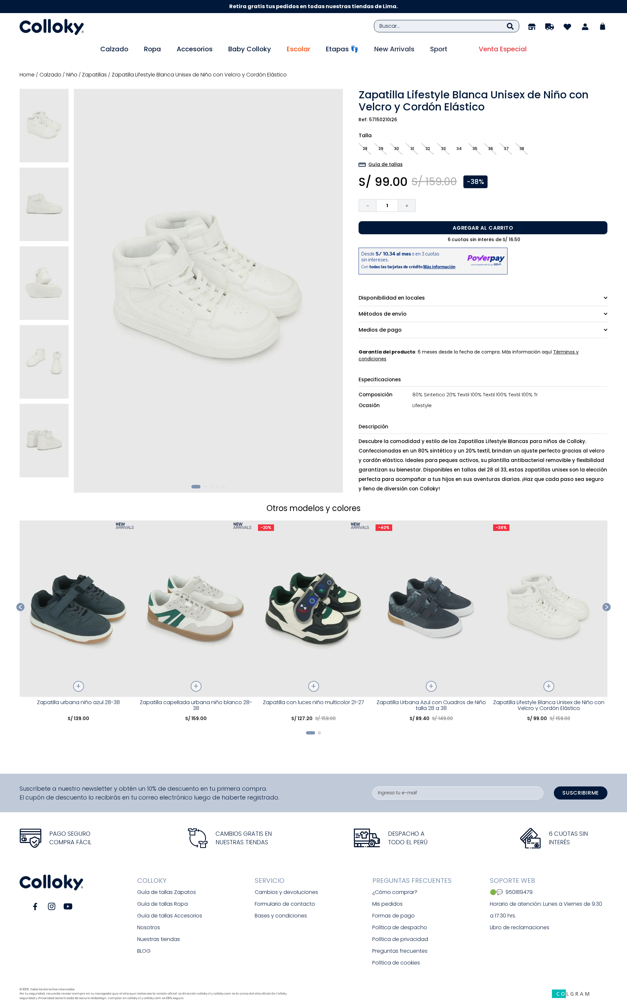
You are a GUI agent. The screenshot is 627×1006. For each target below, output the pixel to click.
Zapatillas (94, 74)
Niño (71, 74)
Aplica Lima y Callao (377, 6)
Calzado (50, 74)
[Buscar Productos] (510, 26)
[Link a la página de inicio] (28, 74)
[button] (365, 148)
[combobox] (446, 26)
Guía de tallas (385, 164)
